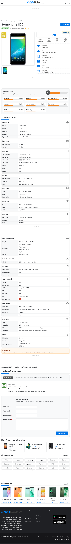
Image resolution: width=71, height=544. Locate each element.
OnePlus (29, 468)
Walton (18, 468)
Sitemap (67, 536)
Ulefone (41, 468)
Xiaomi (18, 460)
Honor (64, 460)
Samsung (30, 460)
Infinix (64, 464)
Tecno (41, 464)
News (26, 516)
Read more (50, 352)
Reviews (38, 516)
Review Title (7, 415)
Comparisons (40, 519)
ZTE (52, 464)
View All (65, 455)
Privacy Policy (44, 536)
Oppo (41, 460)
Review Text (7, 419)
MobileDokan (25, 536)
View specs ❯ (13, 450)
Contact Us (60, 536)
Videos (38, 521)
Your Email (7, 411)
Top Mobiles (28, 519)
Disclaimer (52, 536)
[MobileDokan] (35, 2)
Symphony (40, 41)
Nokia (7, 468)
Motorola (18, 464)
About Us (36, 536)
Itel (53, 468)
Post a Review (8, 378)
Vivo (6, 460)
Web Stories (28, 521)
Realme (6, 464)
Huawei (52, 460)
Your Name (7, 406)
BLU (64, 468)
